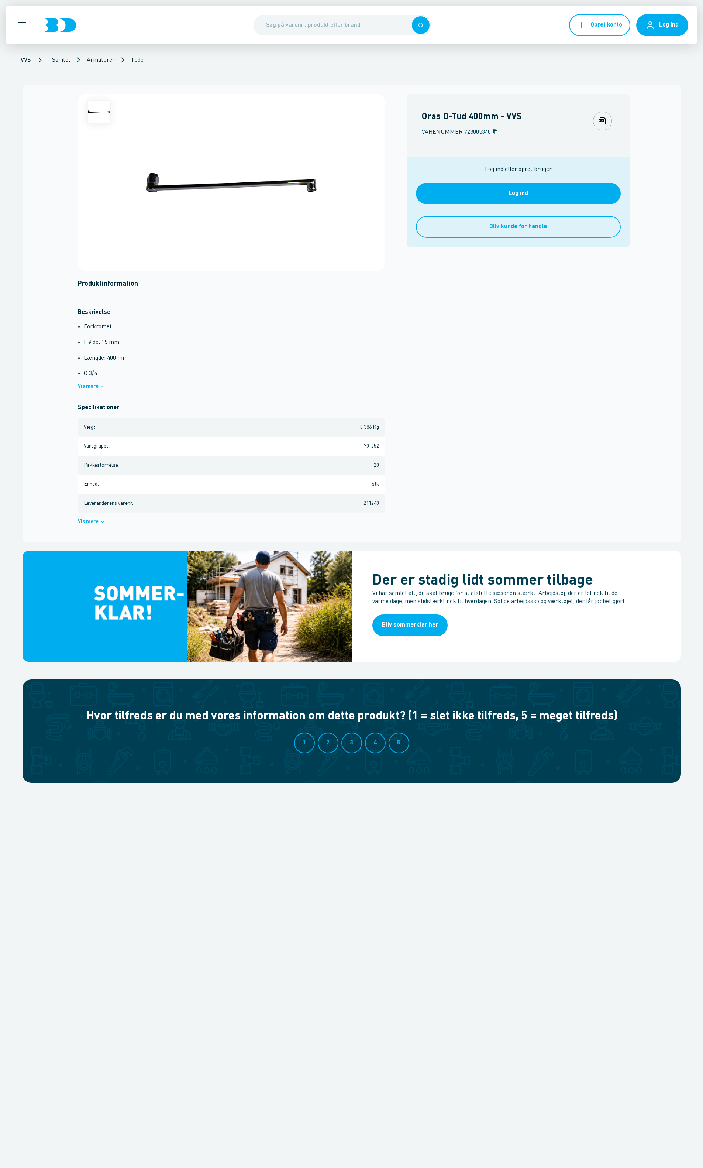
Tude (137, 60)
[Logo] (60, 25)
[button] (22, 25)
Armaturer (101, 60)
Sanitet (61, 60)
